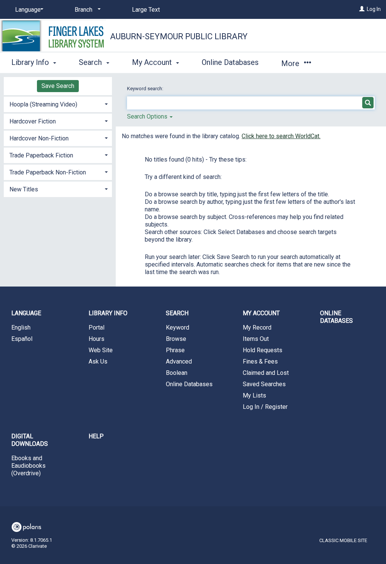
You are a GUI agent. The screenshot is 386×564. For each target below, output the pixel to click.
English (21, 327)
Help (96, 436)
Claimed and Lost (266, 372)
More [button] (291, 63)
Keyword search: (145, 88)
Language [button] (26, 313)
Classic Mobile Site (343, 540)
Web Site (101, 350)
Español (21, 338)
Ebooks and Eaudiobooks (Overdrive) (28, 466)
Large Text (146, 9)
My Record (257, 327)
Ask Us (98, 361)
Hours (96, 338)
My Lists (254, 395)
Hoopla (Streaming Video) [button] (43, 104)
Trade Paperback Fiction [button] (41, 155)
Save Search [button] (57, 85)
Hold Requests (262, 350)
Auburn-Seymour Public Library (179, 36)
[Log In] (362, 9)
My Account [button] (153, 62)
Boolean (176, 372)
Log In (374, 9)
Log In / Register (265, 406)
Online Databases (230, 62)
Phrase (175, 350)
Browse (176, 338)
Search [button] (91, 62)
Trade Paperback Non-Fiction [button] (47, 172)
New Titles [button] (23, 189)
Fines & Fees (260, 361)
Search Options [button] (148, 116)
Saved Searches (264, 384)
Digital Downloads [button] (29, 440)
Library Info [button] (31, 62)
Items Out (256, 338)
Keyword (177, 327)
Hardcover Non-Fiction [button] (39, 138)
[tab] (58, 103)
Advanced (179, 361)
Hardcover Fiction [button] (32, 121)
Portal (96, 327)
